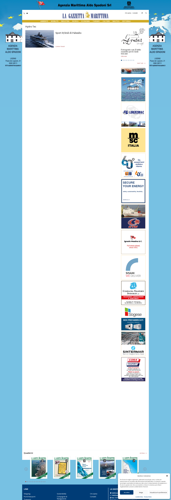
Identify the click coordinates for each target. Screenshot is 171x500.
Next (144, 469)
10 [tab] (41, 481)
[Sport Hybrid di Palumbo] (39, 39)
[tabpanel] (133, 54)
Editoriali (126, 21)
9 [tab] (39, 481)
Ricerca (75, 21)
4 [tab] (126, 60)
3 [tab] (124, 60)
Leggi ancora (133, 54)
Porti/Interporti (29, 497)
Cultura (106, 21)
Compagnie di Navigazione (62, 498)
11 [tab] (43, 481)
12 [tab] (44, 481)
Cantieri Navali (60, 46)
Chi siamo (128, 13)
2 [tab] (123, 60)
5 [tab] (128, 60)
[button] (167, 476)
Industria (65, 21)
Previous (26, 469)
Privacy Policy (148, 497)
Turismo (96, 21)
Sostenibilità (61, 494)
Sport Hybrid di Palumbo (68, 32)
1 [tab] (121, 60)
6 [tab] (130, 60)
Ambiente (44, 21)
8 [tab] (133, 60)
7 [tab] (131, 60)
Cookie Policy (139, 497)
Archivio (142, 453)
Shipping (27, 494)
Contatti (135, 13)
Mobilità (54, 21)
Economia (85, 21)
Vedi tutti (140, 63)
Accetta (126, 492)
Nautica (116, 21)
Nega (141, 492)
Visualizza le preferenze (158, 492)
